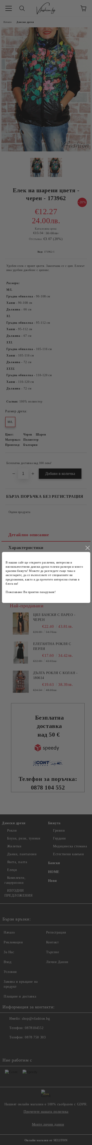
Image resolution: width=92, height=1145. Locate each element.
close (87, 548)
